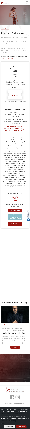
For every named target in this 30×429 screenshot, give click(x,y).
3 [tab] (16, 379)
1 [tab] (13, 379)
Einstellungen (10, 427)
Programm (15, 347)
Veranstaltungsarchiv (21, 56)
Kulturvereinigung (10, 56)
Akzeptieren (21, 427)
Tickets (17, 224)
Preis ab (15, 94)
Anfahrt (14, 87)
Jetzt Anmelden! (15, 371)
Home (2, 56)
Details (2, 423)
